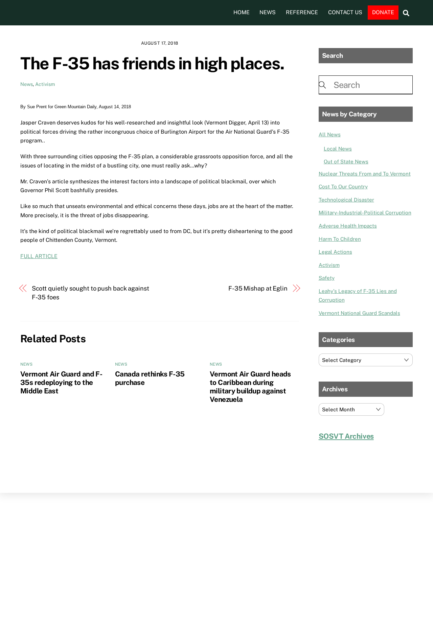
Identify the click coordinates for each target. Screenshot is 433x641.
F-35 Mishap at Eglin (258, 288)
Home (241, 12)
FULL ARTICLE (39, 256)
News (267, 12)
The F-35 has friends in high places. (152, 63)
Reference (302, 12)
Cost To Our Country (343, 186)
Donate (383, 12)
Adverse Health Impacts (348, 226)
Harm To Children (340, 239)
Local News (338, 149)
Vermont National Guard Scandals (359, 313)
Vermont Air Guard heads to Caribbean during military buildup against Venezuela (250, 387)
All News (330, 134)
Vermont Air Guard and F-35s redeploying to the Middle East (61, 382)
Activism (45, 84)
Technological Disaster (346, 200)
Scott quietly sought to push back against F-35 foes (90, 293)
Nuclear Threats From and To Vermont (365, 174)
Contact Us (345, 12)
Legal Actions (335, 252)
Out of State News (346, 161)
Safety (327, 278)
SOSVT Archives (346, 436)
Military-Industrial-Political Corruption (365, 212)
